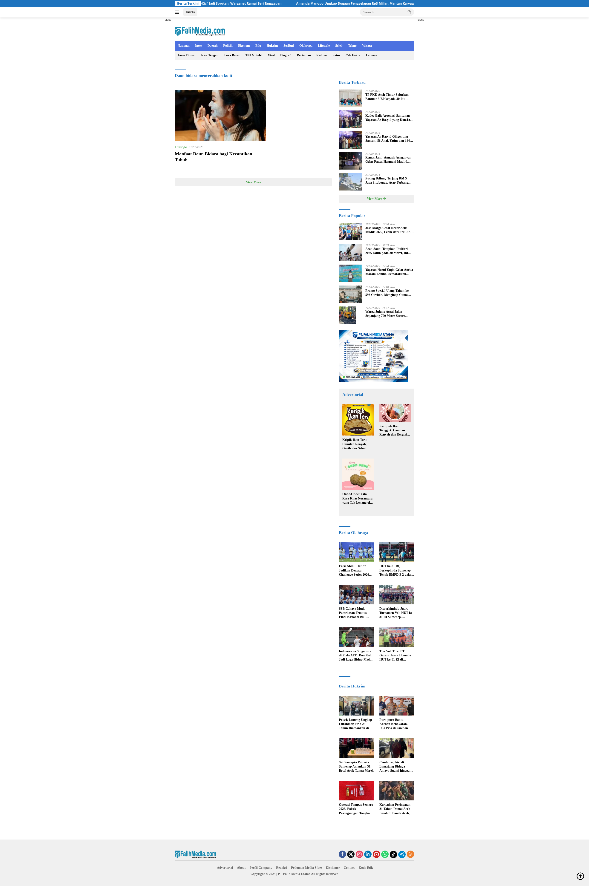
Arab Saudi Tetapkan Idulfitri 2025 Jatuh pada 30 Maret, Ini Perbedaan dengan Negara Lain (387, 251)
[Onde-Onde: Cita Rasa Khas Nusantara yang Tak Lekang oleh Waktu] (358, 474)
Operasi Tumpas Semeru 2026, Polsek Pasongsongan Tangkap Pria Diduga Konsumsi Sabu (356, 809)
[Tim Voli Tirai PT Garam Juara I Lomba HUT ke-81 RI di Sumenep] (396, 637)
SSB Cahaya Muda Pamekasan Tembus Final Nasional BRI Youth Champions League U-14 (353, 613)
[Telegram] (402, 854)
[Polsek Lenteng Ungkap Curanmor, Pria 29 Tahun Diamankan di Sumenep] (356, 706)
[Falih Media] (200, 31)
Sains (336, 55)
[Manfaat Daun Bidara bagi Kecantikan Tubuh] (220, 115)
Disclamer (333, 867)
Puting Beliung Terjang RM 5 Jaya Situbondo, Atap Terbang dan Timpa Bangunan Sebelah (386, 181)
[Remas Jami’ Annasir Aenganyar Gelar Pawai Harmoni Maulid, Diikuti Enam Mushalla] (350, 161)
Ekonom (244, 45)
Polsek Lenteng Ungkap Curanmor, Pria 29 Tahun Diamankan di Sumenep (355, 724)
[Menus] (178, 12)
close (168, 19)
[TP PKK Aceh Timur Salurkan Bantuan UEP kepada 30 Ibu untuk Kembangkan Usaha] (350, 98)
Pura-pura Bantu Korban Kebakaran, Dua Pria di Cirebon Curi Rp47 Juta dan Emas (393, 724)
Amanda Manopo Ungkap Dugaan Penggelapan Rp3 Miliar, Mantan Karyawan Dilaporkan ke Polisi (329, 3)
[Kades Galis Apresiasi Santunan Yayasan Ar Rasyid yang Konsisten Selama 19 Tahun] (350, 119)
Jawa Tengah (209, 55)
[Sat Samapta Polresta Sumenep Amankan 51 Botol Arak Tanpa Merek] (356, 748)
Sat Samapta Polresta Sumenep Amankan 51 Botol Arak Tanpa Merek (356, 766)
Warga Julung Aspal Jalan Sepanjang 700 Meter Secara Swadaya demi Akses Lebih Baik (387, 314)
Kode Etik (366, 867)
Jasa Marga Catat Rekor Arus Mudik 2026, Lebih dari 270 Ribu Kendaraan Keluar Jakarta (388, 230)
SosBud (288, 45)
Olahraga (305, 45)
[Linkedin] (368, 855)
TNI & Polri (253, 55)
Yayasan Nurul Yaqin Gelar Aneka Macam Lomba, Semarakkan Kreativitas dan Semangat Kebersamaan (389, 272)
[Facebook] (342, 855)
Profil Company (261, 867)
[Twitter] (351, 855)
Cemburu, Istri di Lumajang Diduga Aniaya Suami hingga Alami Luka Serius (394, 767)
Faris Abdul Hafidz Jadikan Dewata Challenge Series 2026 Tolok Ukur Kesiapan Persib (354, 570)
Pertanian (304, 55)
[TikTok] (393, 854)
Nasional (184, 45)
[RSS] (410, 855)
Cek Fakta (353, 55)
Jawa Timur (186, 55)
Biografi (286, 55)
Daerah (213, 45)
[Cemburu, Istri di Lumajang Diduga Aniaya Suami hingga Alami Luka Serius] (396, 748)
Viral (271, 55)
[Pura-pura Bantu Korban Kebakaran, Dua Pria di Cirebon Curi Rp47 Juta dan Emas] (396, 706)
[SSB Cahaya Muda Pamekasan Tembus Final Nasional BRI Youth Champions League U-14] (356, 594)
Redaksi (281, 867)
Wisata (367, 45)
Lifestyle (324, 45)
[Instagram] (359, 855)
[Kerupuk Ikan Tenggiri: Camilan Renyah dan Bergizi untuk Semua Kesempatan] (395, 413)
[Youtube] (376, 855)
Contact (349, 867)
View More (253, 182)
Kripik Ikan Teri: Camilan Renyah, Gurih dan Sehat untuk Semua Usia (355, 444)
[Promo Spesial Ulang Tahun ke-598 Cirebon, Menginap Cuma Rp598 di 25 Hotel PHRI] (350, 294)
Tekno (352, 45)
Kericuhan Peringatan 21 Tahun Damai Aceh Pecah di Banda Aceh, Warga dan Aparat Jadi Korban (395, 809)
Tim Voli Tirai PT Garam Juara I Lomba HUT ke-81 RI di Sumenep (395, 655)
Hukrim (272, 45)
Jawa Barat (232, 55)
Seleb (339, 45)
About (241, 867)
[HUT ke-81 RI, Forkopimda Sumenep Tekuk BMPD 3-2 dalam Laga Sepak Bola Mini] (396, 552)
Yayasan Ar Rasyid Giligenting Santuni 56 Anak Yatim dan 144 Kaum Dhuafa (387, 139)
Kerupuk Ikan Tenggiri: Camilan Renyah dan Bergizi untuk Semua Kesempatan (393, 430)
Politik (228, 45)
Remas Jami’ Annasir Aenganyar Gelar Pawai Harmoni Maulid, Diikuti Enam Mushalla (388, 160)
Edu (258, 45)
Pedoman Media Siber (306, 867)
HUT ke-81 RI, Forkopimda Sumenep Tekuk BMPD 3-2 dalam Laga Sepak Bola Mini (396, 570)
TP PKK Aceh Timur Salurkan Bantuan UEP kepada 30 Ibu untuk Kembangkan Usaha (387, 97)
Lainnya (371, 55)
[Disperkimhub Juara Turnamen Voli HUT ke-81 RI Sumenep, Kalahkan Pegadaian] (396, 594)
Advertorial (225, 867)
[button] (409, 12)
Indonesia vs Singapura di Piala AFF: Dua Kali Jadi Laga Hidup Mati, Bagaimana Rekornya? (355, 655)
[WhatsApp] (385, 855)
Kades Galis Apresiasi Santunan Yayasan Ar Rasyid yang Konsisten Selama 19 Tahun (389, 118)
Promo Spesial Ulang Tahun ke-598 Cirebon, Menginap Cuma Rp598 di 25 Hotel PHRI (387, 293)
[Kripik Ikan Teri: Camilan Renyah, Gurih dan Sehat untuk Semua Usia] (358, 420)
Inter (198, 45)
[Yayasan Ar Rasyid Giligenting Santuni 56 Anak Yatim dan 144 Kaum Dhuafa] (350, 140)
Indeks (190, 12)
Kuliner (321, 55)
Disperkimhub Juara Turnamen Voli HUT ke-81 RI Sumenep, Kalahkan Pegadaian (396, 613)
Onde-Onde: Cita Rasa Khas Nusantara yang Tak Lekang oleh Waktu (357, 498)
